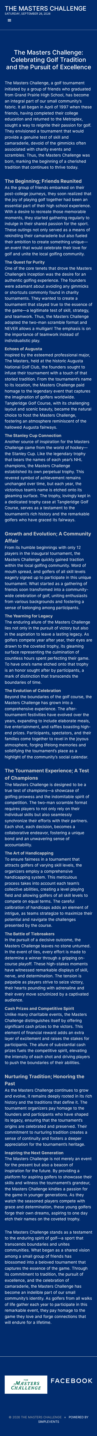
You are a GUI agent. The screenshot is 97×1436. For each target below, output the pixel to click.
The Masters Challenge (45, 8)
